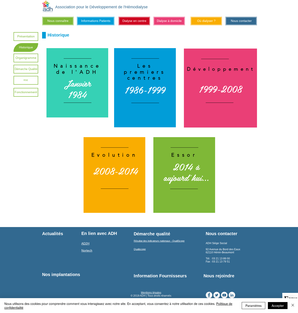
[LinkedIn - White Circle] (232, 295)
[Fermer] (292, 306)
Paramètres (253, 305)
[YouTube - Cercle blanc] (224, 295)
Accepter (278, 305)
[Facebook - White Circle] (209, 295)
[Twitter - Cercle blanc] (216, 295)
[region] (77, 83)
